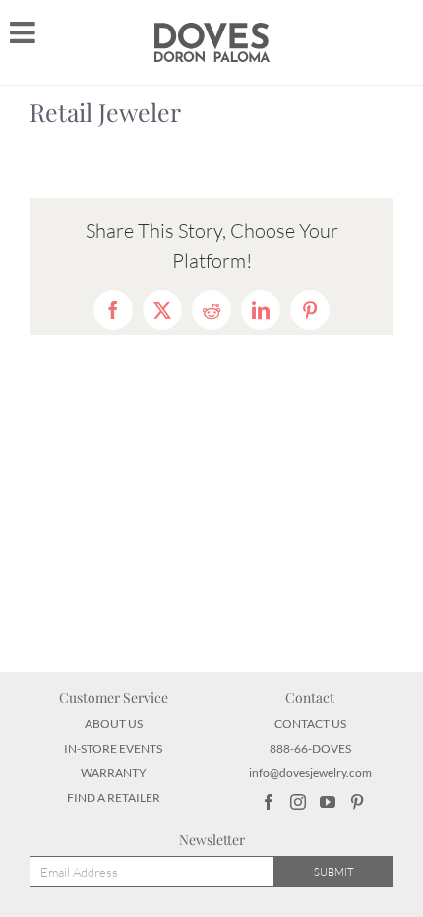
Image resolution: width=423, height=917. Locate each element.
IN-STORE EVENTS (113, 748)
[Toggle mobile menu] (24, 32)
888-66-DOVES (310, 748)
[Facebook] (268, 802)
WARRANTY (114, 772)
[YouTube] (327, 802)
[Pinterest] (357, 802)
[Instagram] (298, 802)
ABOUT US (114, 723)
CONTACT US (310, 723)
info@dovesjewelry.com (310, 772)
